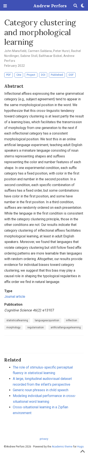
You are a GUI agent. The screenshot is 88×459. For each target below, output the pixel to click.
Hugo (80, 446)
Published (57, 74)
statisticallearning (17, 320)
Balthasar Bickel (50, 56)
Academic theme (62, 446)
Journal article (14, 297)
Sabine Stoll (28, 56)
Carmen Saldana (40, 51)
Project (31, 74)
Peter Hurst (61, 51)
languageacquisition (47, 320)
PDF (8, 74)
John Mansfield (15, 51)
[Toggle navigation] (5, 6)
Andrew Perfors (44, 5)
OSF (71, 74)
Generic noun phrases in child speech (40, 390)
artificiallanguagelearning (66, 327)
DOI (43, 74)
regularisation (35, 327)
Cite (18, 74)
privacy (44, 438)
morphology (13, 327)
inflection (71, 320)
